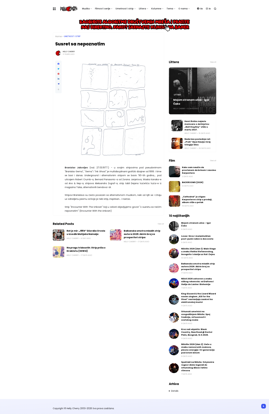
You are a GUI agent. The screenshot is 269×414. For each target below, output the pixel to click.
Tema (170, 8)
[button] (58, 89)
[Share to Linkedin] (58, 79)
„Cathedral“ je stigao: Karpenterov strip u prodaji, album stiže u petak (197, 199)
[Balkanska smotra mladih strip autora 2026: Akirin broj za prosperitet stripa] (115, 235)
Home (58, 36)
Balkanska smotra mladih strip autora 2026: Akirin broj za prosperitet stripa (142, 234)
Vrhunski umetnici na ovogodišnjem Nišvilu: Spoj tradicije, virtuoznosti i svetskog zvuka (195, 315)
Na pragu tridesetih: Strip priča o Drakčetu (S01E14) (86, 249)
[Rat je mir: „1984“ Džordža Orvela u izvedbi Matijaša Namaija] (58, 235)
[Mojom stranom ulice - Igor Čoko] (174, 226)
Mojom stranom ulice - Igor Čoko (191, 102)
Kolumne (156, 8)
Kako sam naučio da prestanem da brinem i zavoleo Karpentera (199, 170)
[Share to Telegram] (58, 84)
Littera (142, 8)
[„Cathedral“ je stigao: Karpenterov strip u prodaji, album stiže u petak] (174, 201)
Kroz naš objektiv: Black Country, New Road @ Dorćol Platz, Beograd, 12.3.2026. (196, 332)
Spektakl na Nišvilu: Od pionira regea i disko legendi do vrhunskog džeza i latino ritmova (197, 366)
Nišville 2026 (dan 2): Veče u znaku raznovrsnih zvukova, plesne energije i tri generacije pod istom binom (198, 348)
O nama (183, 8)
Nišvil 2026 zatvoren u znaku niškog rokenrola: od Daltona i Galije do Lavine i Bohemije (197, 281)
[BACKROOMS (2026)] (174, 186)
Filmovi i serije (102, 8)
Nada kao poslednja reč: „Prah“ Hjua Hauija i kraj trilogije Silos (197, 142)
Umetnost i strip (125, 8)
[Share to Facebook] (58, 64)
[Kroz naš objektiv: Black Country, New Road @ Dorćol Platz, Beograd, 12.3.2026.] (174, 334)
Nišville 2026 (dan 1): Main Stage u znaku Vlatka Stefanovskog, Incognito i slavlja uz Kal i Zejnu (198, 251)
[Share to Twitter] (58, 69)
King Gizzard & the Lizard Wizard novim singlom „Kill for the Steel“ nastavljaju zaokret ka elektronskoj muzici (198, 297)
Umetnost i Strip (72, 36)
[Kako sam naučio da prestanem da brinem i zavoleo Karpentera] (174, 171)
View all (161, 224)
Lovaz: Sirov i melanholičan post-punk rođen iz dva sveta (197, 237)
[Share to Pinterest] (58, 74)
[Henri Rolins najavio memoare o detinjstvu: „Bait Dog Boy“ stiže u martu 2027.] (177, 125)
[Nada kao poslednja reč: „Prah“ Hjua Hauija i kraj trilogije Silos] (177, 143)
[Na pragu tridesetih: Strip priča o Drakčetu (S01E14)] (58, 252)
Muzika (86, 8)
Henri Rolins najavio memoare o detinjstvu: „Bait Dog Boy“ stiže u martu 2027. (197, 125)
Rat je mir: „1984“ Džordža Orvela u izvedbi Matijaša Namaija (86, 232)
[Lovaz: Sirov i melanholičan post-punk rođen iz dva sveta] (174, 239)
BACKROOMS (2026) (192, 182)
